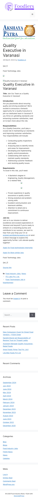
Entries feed (7, 478)
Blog (4, 442)
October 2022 (8, 422)
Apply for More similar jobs (13, 253)
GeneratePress (19, 496)
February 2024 (8, 402)
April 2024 (7, 396)
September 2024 (9, 383)
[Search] (32, 315)
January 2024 (8, 406)
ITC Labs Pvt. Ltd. (13, 277)
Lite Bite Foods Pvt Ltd (12, 353)
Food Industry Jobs (13, 274)
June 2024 (7, 389)
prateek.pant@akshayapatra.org (15, 235)
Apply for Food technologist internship (18, 248)
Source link (7, 268)
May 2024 (7, 393)
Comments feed (9, 481)
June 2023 (7, 419)
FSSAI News (8, 452)
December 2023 (9, 409)
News (24, 274)
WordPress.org (8, 484)
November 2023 (9, 412)
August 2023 (8, 416)
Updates (6, 458)
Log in (5, 475)
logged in (16, 299)
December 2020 (9, 426)
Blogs (5, 445)
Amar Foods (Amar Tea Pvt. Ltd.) (16, 350)
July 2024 (7, 386)
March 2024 (7, 399)
